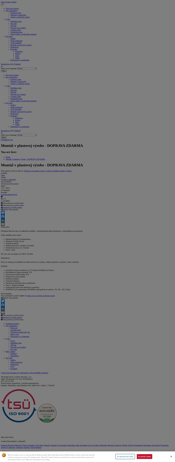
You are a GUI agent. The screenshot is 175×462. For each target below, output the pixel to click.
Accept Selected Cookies (125, 456)
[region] (87, 456)
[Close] (171, 456)
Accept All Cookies (144, 456)
